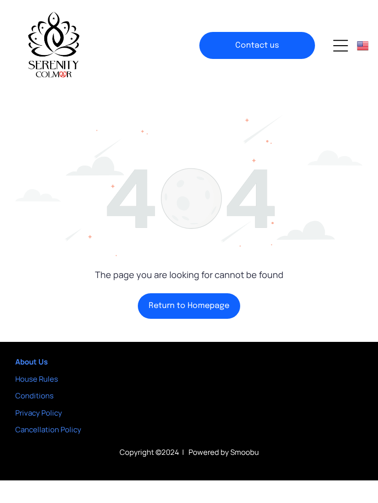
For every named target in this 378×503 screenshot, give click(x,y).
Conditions (34, 396)
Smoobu (244, 452)
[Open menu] (340, 45)
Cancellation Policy (48, 429)
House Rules (36, 379)
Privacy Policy (38, 413)
